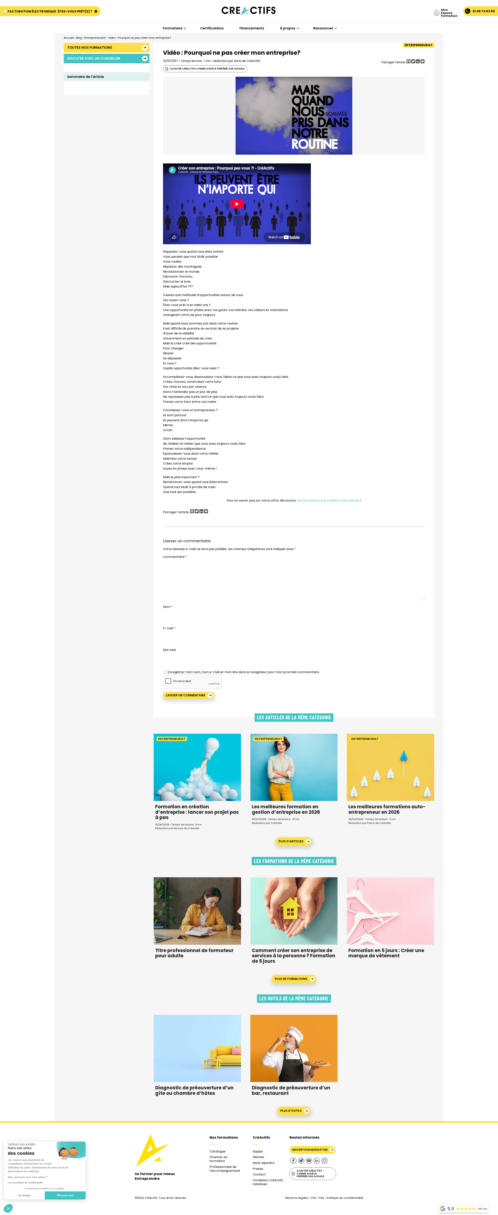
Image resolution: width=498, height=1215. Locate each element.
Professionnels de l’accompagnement (225, 1169)
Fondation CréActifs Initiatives (268, 1182)
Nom (168, 607)
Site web (169, 650)
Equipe (258, 1151)
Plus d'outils (291, 1111)
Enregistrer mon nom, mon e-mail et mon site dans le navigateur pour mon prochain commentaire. (244, 672)
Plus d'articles (291, 841)
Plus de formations (291, 979)
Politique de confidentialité (345, 1198)
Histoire (258, 1157)
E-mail (169, 628)
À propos (287, 28)
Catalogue (217, 1151)
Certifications (212, 28)
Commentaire (175, 556)
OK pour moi (65, 1195)
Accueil (69, 38)
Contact (259, 1174)
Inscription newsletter (310, 1150)
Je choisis (24, 1195)
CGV (313, 1198)
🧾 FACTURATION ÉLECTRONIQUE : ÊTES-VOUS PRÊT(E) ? (48, 11)
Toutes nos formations (89, 47)
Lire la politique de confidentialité (25, 1182)
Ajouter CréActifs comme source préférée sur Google (207, 68)
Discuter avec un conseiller (93, 58)
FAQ (321, 1198)
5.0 (450, 1209)
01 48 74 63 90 (484, 11)
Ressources (323, 28)
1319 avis (482, 1208)
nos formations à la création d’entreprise (328, 500)
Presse (258, 1169)
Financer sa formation (218, 1159)
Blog (79, 38)
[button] (8, 1208)
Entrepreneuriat (95, 38)
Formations (172, 28)
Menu (23, 20)
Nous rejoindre (263, 1163)
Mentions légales (296, 1198)
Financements (251, 28)
